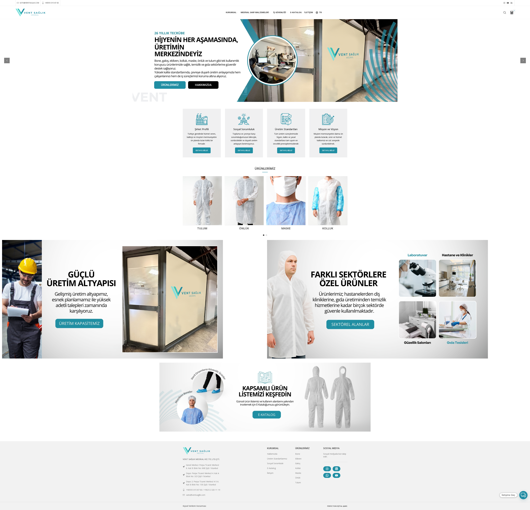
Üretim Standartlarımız (277, 458)
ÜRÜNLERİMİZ (170, 85)
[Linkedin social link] (511, 3)
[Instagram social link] (504, 3)
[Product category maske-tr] (285, 204)
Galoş (297, 463)
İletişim (270, 473)
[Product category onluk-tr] (244, 204)
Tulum (298, 482)
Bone (297, 454)
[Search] (505, 12)
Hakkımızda (272, 454)
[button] (523, 495)
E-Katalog (271, 468)
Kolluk (298, 468)
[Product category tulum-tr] (202, 204)
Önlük (297, 477)
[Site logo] (30, 12)
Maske (298, 473)
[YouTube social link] (508, 3)
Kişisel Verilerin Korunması (194, 506)
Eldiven (298, 458)
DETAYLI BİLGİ (202, 150)
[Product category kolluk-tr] (327, 204)
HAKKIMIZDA (203, 85)
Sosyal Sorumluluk (275, 463)
